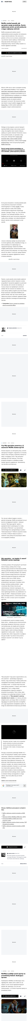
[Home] (8, 1)
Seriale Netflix (23, 863)
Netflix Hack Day (5, 144)
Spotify (18, 206)
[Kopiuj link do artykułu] (25, 470)
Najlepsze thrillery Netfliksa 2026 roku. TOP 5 (14, 817)
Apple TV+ (20, 103)
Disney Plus (4, 105)
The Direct (4, 702)
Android (25, 335)
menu (24, 1)
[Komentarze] (21, 470)
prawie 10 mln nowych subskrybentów (11, 97)
